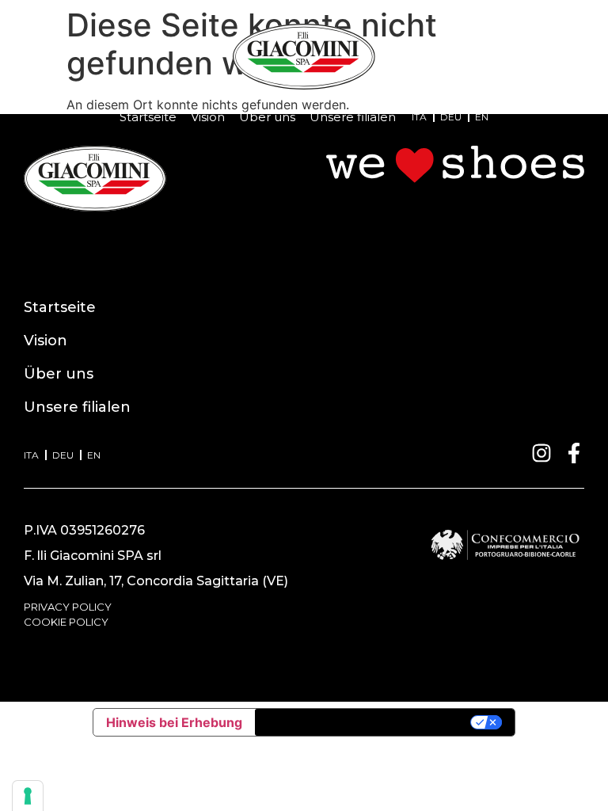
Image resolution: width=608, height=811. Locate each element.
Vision (208, 116)
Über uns (267, 116)
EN (481, 117)
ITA (419, 117)
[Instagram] (541, 453)
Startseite (148, 116)
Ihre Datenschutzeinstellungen (364, 722)
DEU (451, 117)
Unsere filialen (353, 116)
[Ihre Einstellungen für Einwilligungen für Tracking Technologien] (28, 796)
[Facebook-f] (574, 453)
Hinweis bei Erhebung (174, 722)
